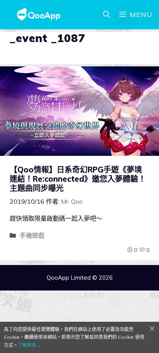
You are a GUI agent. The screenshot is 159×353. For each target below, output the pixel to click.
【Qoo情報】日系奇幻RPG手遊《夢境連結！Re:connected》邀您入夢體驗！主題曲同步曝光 (78, 179)
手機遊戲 (32, 235)
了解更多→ (29, 345)
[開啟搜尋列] (106, 15)
